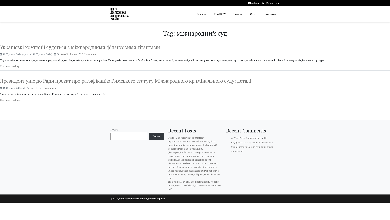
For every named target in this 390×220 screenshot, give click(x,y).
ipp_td (33, 88)
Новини (238, 14)
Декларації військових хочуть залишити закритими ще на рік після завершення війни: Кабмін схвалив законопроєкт (191, 156)
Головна (201, 14)
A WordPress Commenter (245, 138)
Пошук (114, 129)
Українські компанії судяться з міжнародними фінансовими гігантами (80, 47)
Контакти (270, 14)
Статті (253, 14)
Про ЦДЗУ (220, 14)
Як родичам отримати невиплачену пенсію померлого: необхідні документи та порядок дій (194, 185)
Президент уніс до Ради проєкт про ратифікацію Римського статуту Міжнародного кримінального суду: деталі (125, 81)
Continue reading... (10, 66)
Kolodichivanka (69, 54)
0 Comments (89, 54)
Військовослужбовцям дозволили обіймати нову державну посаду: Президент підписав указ (194, 174)
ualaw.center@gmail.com (265, 3)
